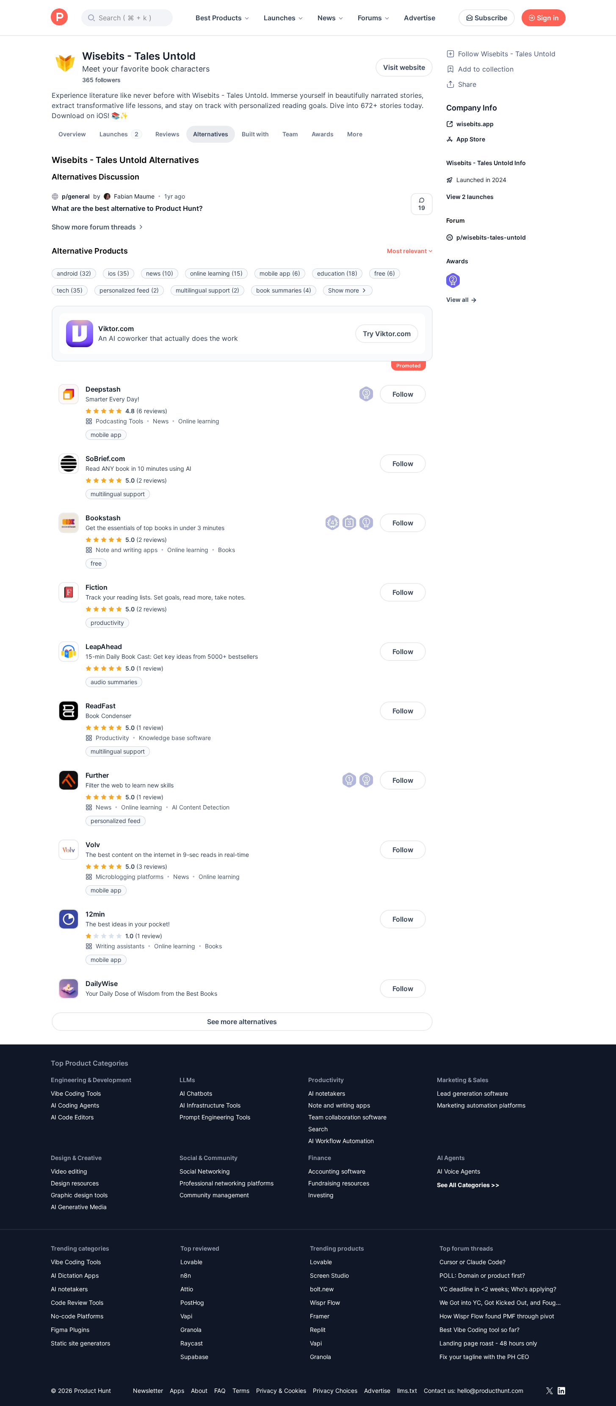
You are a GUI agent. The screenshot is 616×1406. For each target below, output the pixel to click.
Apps (177, 1390)
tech (70, 290)
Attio (186, 1289)
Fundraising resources (338, 1183)
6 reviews (151, 410)
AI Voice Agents (458, 1171)
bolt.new (322, 1289)
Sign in (548, 18)
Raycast (191, 1343)
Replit (318, 1329)
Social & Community (209, 1157)
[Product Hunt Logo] (59, 17)
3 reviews (151, 866)
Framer (319, 1316)
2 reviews (151, 480)
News (327, 18)
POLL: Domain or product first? (482, 1275)
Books (226, 549)
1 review (149, 668)
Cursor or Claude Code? (472, 1261)
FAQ (220, 1390)
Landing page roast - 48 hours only (488, 1343)
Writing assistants (120, 946)
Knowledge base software (175, 737)
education (337, 273)
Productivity (112, 737)
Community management (214, 1195)
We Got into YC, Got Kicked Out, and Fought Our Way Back (500, 1303)
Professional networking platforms (226, 1183)
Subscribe (491, 18)
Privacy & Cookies (281, 1390)
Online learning (198, 421)
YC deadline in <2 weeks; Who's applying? (497, 1289)
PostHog (192, 1302)
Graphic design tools (79, 1195)
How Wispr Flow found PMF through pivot (496, 1316)
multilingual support (207, 290)
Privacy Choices (335, 1390)
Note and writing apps (126, 549)
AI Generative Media (79, 1206)
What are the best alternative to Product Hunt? (127, 208)
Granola (191, 1329)
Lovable (191, 1261)
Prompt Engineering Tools (215, 1117)
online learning (216, 273)
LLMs (187, 1079)
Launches (280, 18)
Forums (370, 18)
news (159, 273)
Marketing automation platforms (481, 1105)
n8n (185, 1275)
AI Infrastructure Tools (210, 1105)
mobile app (280, 273)
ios (118, 273)
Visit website (404, 67)
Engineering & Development (91, 1079)
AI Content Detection (200, 807)
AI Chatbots (196, 1093)
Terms (240, 1390)
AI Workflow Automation (341, 1140)
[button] (354, 134)
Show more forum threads (94, 227)
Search (318, 1129)
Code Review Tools (77, 1302)
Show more (343, 290)
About (199, 1390)
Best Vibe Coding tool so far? (479, 1329)
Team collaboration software (347, 1117)
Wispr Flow (325, 1302)
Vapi (186, 1316)
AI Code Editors (72, 1117)
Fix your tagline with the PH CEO (484, 1356)
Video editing (69, 1171)
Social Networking (205, 1171)
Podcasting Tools (119, 421)
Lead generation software (472, 1093)
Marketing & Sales (463, 1079)
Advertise (419, 18)
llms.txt (407, 1390)
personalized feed (129, 290)
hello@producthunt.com (490, 1390)
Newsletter (148, 1390)
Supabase (194, 1356)
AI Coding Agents (75, 1105)
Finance (319, 1157)
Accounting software (336, 1171)
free (384, 273)
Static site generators (80, 1343)
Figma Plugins (70, 1329)
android (74, 273)
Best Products (219, 18)
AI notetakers (326, 1093)
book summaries (283, 290)
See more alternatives (242, 1021)
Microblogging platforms (129, 876)
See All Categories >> (468, 1184)
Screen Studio (329, 1275)
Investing (321, 1195)
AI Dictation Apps (75, 1275)
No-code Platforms (77, 1316)
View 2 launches (470, 196)
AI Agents (451, 1157)
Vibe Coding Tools (76, 1093)
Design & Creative (76, 1157)
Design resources (75, 1183)
